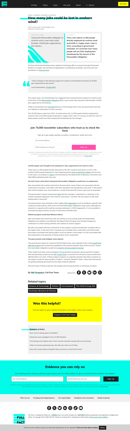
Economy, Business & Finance (42, 291)
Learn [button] (55, 5)
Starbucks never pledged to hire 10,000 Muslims (48, 337)
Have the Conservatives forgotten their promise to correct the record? (56, 349)
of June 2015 (62, 254)
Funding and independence (44, 398)
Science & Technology (39, 286)
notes (59, 194)
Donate (123, 4)
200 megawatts (70, 203)
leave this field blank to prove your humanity (8, 363)
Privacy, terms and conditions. (98, 417)
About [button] (78, 5)
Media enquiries (104, 398)
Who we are (25, 398)
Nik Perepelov (37, 273)
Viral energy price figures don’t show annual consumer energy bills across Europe (60, 341)
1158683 (54, 415)
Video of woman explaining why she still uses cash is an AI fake (53, 345)
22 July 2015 (51, 87)
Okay (102, 428)
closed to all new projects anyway (70, 248)
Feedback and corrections (84, 398)
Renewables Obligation (50, 100)
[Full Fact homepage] (4, 4)
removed (51, 107)
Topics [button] (45, 5)
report (52, 175)
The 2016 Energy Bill (85, 286)
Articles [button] (34, 5)
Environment (67, 286)
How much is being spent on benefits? (44, 333)
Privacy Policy (88, 156)
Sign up (83, 147)
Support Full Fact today (65, 315)
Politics (55, 286)
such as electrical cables (81, 172)
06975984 (81, 415)
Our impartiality (64, 398)
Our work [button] (66, 5)
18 (54, 254)
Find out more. (44, 70)
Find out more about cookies (87, 428)
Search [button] (91, 5)
